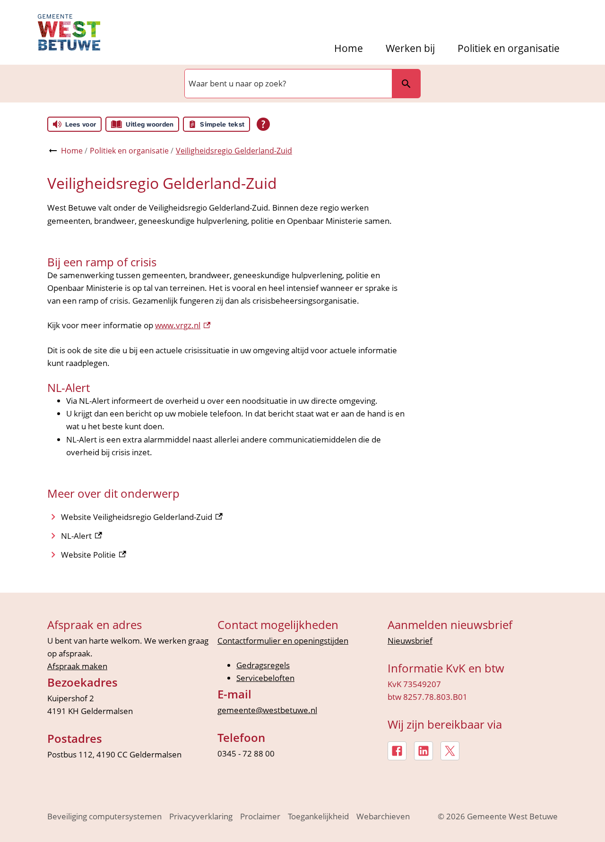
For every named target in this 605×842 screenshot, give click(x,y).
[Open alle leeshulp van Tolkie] (263, 124)
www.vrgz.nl (182, 325)
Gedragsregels (263, 665)
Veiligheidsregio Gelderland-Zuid (234, 150)
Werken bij (410, 48)
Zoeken (406, 83)
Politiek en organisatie (509, 48)
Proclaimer (260, 816)
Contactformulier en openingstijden (282, 640)
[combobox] (287, 83)
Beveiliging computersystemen (104, 816)
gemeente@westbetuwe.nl (267, 710)
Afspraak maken (77, 666)
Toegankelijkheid (318, 816)
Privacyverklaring (201, 816)
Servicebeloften (265, 677)
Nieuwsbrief (410, 640)
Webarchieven (383, 816)
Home (348, 48)
